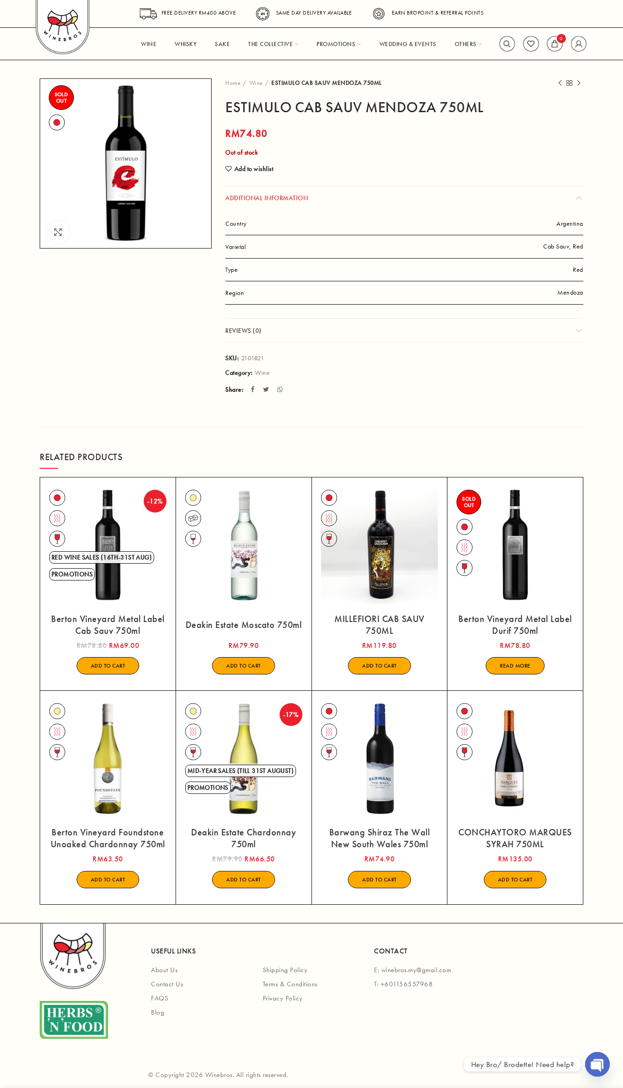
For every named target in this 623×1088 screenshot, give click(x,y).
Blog (157, 1012)
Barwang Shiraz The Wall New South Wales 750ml (379, 838)
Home (232, 83)
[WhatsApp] (281, 389)
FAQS (159, 998)
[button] (108, 665)
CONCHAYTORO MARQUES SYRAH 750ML (515, 838)
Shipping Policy (285, 969)
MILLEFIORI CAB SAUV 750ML (379, 625)
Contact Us (167, 984)
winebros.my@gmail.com (416, 969)
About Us (164, 969)
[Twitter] (267, 389)
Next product (578, 83)
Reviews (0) (243, 330)
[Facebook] (254, 389)
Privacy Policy (283, 998)
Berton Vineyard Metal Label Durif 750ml (515, 625)
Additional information (266, 198)
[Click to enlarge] (58, 232)
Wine (256, 83)
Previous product (560, 83)
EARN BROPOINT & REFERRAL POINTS (437, 12)
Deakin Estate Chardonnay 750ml (243, 838)
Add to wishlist (253, 169)
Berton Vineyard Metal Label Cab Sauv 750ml (108, 625)
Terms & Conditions (290, 984)
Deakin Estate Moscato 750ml (244, 625)
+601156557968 (407, 984)
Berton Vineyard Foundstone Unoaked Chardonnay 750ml (108, 838)
